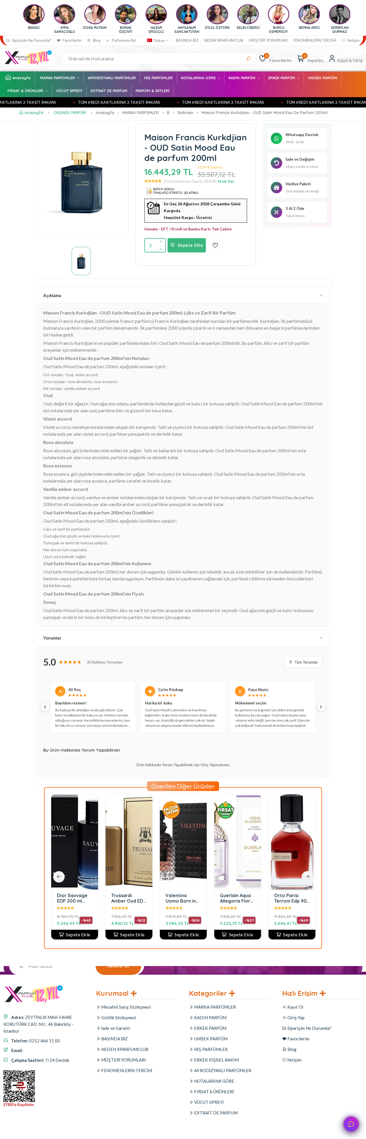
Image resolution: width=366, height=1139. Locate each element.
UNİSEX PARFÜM (322, 77)
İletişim (353, 40)
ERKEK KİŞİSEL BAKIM (216, 1059)
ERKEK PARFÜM (282, 77)
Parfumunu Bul (123, 40)
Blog (96, 40)
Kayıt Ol (295, 1006)
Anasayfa (21, 77)
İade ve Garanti (115, 1028)
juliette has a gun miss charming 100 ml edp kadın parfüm (316, 898)
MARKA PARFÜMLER (58, 77)
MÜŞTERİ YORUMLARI (268, 40)
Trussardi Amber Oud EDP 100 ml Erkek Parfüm (100, 898)
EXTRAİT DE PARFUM (109, 90)
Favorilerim (71, 40)
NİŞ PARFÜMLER (158, 77)
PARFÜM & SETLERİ (153, 90)
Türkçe (158, 41)
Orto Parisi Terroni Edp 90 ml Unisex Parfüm (262, 898)
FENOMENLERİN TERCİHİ (314, 40)
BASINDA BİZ (187, 40)
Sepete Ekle (190, 245)
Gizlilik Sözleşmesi (118, 1017)
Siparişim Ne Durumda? (31, 40)
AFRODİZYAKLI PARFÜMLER (112, 77)
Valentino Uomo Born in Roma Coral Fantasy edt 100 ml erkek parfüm (153, 898)
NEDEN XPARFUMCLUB (223, 40)
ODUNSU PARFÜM (70, 112)
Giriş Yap (296, 1017)
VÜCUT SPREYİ (69, 90)
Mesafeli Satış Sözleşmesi (125, 1006)
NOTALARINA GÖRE (199, 77)
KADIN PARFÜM (242, 77)
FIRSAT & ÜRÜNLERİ (25, 90)
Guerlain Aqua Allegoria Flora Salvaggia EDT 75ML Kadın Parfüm (208, 898)
